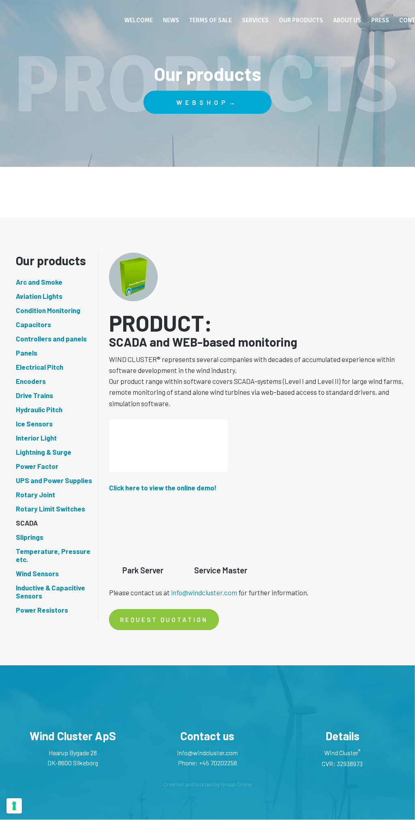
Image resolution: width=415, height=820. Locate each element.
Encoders (31, 381)
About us (347, 20)
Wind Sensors (37, 573)
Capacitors (33, 324)
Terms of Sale (210, 20)
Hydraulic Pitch (39, 409)
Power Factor (37, 466)
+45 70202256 (218, 763)
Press (380, 20)
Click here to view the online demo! (162, 487)
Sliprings (29, 537)
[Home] (63, 19)
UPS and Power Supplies (54, 480)
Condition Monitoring (48, 310)
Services (255, 20)
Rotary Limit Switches (50, 509)
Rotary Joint (35, 494)
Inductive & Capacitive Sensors (50, 592)
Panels (26, 353)
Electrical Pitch (39, 367)
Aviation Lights (39, 296)
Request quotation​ (164, 619)
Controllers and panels (51, 338)
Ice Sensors (34, 424)
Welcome (138, 20)
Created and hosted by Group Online (207, 784)
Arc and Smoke (39, 282)
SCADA (27, 523)
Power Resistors (42, 610)
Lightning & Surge (43, 452)
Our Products (301, 20)
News (171, 20)
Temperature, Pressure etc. (53, 555)
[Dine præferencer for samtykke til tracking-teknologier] (14, 806)
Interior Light (36, 438)
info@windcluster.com (204, 592)
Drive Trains (34, 395)
